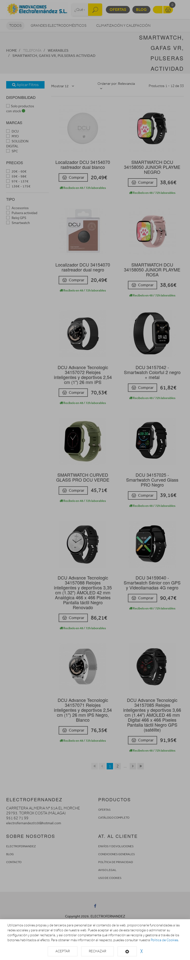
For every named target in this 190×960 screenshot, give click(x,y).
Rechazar (97, 951)
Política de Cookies (164, 940)
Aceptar (62, 951)
